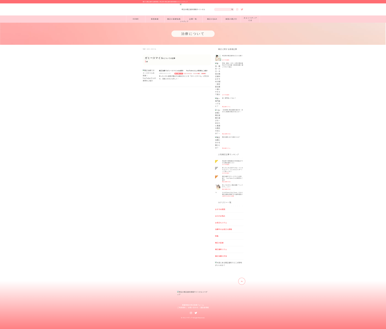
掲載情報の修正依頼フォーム (193, 305)
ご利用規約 (181, 307)
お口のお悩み (220, 216)
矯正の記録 (219, 243)
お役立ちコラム (221, 223)
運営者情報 (204, 307)
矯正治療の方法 (179, 73)
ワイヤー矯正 (196, 73)
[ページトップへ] (241, 281)
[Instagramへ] (191, 313)
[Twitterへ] (196, 313)
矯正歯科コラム (221, 249)
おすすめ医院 (220, 209)
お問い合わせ (193, 307)
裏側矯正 (204, 73)
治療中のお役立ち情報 (223, 229)
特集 (217, 236)
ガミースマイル (188, 73)
